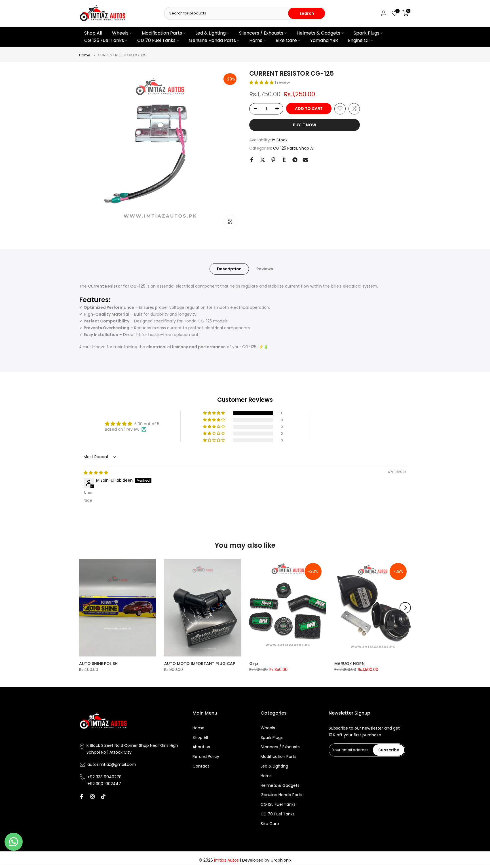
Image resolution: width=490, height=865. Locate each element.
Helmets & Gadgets (318, 33)
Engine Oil (358, 40)
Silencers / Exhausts (261, 33)
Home (84, 55)
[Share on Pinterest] (273, 159)
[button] (262, 82)
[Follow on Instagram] (92, 796)
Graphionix (281, 860)
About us (201, 747)
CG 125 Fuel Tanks (104, 40)
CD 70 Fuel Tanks (156, 40)
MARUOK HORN (349, 663)
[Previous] (84, 607)
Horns (255, 40)
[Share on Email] (305, 159)
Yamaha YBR (324, 40)
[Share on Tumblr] (284, 159)
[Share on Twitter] (262, 159)
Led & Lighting (210, 33)
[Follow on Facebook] (81, 796)
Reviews (264, 268)
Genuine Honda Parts (212, 40)
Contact (201, 766)
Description (229, 268)
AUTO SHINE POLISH (98, 663)
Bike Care (286, 40)
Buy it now (304, 124)
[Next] (405, 607)
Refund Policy (206, 756)
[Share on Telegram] (294, 159)
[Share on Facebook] (251, 159)
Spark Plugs (366, 33)
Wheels (120, 33)
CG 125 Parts (285, 148)
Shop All (93, 33)
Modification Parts (162, 33)
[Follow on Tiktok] (103, 796)
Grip (253, 663)
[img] (96, 472)
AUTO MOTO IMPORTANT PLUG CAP (199, 663)
